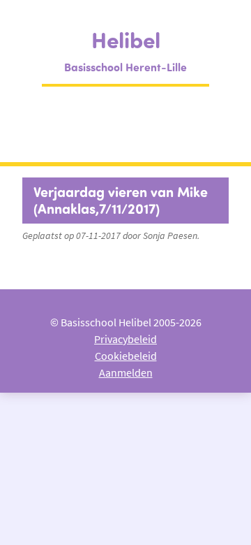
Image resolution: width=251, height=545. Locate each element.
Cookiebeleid (126, 356)
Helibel (125, 39)
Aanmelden (126, 372)
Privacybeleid (125, 339)
